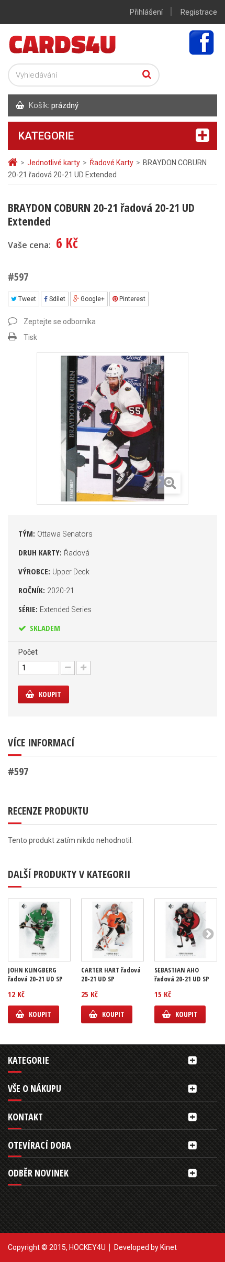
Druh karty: (53, 552)
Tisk (30, 337)
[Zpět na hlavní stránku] (14, 162)
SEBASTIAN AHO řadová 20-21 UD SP (181, 974)
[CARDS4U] (63, 43)
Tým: (55, 533)
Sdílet (56, 299)
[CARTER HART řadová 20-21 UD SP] (112, 930)
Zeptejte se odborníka (60, 321)
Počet (28, 652)
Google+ (92, 299)
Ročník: (46, 590)
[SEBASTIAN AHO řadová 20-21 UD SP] (185, 930)
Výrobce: (53, 571)
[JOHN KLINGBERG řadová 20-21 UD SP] (39, 930)
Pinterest (131, 299)
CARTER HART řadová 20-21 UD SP (111, 974)
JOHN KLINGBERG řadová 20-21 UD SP (35, 974)
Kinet (168, 1247)
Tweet (26, 299)
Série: (55, 609)
